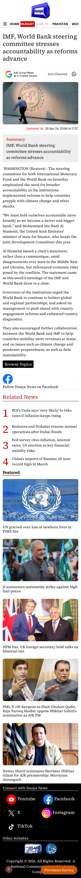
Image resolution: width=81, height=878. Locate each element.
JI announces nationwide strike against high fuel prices (40, 588)
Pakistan (60, 24)
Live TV (43, 24)
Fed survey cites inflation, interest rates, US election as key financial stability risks (41, 445)
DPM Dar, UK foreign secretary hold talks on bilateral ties (40, 649)
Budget (27, 24)
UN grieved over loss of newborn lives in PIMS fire (37, 529)
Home (14, 24)
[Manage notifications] (8, 869)
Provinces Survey (59, 869)
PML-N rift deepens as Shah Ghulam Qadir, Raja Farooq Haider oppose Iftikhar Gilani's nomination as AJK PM (39, 711)
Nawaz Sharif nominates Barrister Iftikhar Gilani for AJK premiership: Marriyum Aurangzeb (38, 775)
